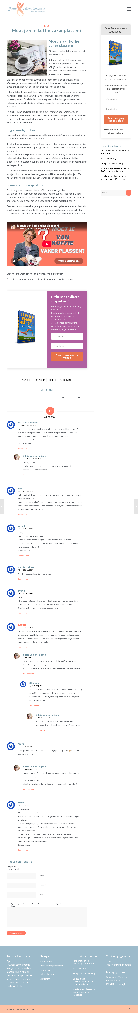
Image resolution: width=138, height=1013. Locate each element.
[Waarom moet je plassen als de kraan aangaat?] (2, 506)
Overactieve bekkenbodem (47, 972)
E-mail (43, 885)
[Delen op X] (31, 397)
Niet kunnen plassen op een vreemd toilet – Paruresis (84, 992)
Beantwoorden (23, 448)
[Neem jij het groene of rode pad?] (136, 506)
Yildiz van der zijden (63, 380)
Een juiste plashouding (112, 163)
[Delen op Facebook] (15, 397)
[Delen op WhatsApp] (47, 397)
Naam (43, 875)
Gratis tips (45, 978)
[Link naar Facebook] (129, 1009)
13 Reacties (39, 380)
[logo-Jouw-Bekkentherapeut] (27, 9)
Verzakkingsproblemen (51, 965)
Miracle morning (108, 158)
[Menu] (128, 9)
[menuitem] (128, 9)
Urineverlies (46, 960)
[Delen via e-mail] (79, 397)
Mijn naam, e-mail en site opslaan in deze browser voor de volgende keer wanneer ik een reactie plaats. (47, 905)
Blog (47, 26)
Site (41, 894)
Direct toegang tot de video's (67, 356)
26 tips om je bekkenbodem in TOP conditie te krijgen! (83, 981)
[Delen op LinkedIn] (63, 397)
